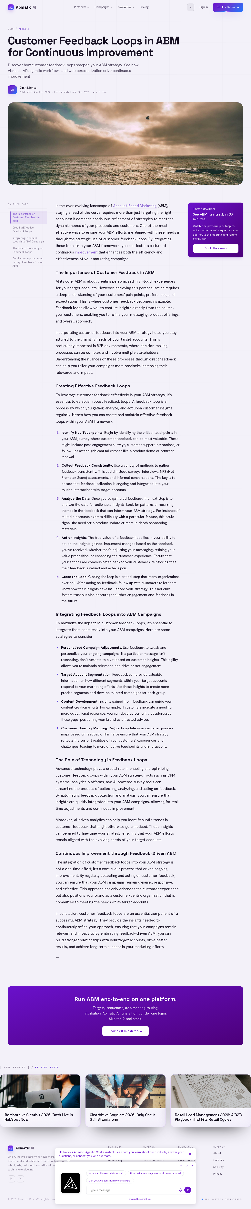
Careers (218, 1160)
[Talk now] (180, 1190)
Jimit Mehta (28, 88)
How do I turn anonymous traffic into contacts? (155, 1173)
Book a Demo (228, 7)
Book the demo (215, 248)
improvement (86, 252)
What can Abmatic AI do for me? (106, 1173)
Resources (124, 7)
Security (218, 1167)
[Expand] (186, 1165)
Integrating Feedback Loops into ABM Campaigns (29, 239)
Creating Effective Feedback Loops (23, 229)
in (11, 1178)
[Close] (190, 1154)
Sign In (203, 7)
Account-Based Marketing (135, 205)
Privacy (217, 1173)
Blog (11, 28)
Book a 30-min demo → (125, 1031)
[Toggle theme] (190, 7)
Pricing (144, 7)
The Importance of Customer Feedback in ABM (26, 217)
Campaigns (102, 7)
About (217, 1153)
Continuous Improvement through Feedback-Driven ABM (28, 262)
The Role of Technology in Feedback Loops (28, 250)
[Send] (187, 1190)
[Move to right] (181, 1165)
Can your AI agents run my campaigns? (110, 1180)
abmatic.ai (145, 1199)
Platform (80, 7)
